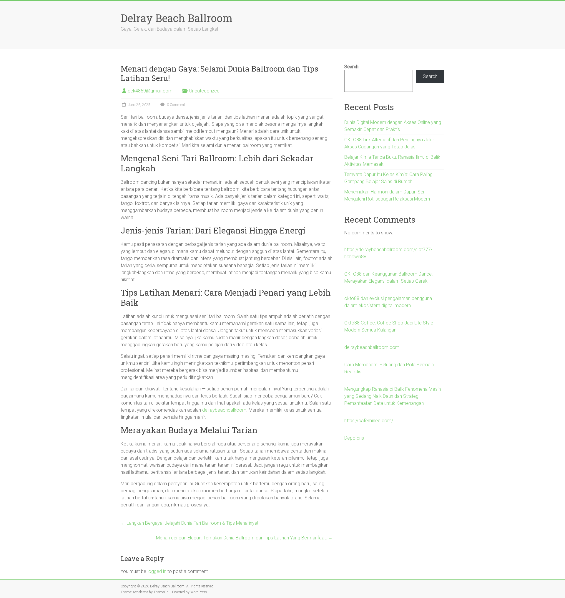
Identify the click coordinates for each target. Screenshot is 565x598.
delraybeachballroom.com (371, 347)
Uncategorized (204, 91)
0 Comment (175, 105)
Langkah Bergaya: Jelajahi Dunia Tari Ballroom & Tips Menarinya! (189, 523)
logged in (156, 571)
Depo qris (354, 438)
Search (351, 66)
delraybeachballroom (224, 410)
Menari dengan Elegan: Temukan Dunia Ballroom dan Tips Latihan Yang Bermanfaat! (244, 538)
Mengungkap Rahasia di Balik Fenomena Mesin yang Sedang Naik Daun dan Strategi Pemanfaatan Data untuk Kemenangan (392, 396)
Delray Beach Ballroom (176, 18)
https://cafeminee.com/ (368, 420)
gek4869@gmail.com (150, 91)
